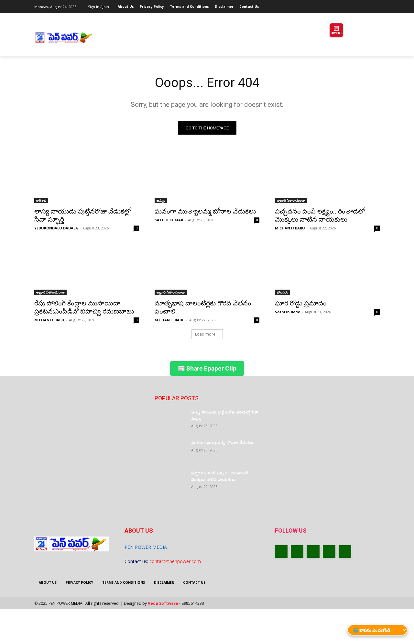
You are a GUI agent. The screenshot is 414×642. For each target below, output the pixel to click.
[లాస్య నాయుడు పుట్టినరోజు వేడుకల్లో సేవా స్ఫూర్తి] (86, 177)
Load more (205, 334)
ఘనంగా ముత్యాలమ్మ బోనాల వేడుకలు (205, 211)
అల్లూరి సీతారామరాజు (291, 200)
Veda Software (163, 603)
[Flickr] (313, 551)
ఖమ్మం (161, 200)
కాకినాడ (41, 200)
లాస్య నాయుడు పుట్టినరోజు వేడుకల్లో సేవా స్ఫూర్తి (224, 415)
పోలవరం (282, 292)
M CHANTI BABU (290, 228)
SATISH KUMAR (169, 219)
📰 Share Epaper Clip (207, 368)
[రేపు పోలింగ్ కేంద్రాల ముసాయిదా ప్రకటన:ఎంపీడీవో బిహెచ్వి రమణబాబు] (86, 269)
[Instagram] (349, 4)
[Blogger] (281, 551)
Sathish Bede (287, 311)
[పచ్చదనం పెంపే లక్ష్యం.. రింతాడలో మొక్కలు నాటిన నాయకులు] (327, 177)
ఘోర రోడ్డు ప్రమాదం (301, 303)
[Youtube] (376, 4)
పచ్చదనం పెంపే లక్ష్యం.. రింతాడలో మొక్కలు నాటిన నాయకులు (320, 215)
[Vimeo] (367, 4)
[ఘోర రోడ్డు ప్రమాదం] (327, 269)
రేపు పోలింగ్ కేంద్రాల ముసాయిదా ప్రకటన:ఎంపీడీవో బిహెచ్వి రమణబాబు (85, 307)
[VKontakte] (345, 551)
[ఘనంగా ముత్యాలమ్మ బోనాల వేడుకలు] (207, 177)
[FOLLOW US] (327, 540)
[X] (358, 4)
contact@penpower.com (175, 561)
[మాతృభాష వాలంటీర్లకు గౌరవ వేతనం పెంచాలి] (207, 269)
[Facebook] (340, 4)
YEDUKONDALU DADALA (56, 228)
